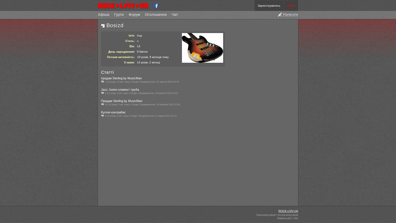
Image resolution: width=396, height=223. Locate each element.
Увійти (291, 5)
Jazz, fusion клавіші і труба (120, 89)
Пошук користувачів (266, 215)
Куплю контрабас (113, 112)
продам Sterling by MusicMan (121, 78)
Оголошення (156, 15)
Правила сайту (284, 218)
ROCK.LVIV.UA (288, 211)
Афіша (103, 15)
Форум (134, 15)
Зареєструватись (269, 5)
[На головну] (124, 5)
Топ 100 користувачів (287, 215)
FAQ (296, 218)
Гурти (119, 15)
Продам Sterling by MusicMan (121, 101)
